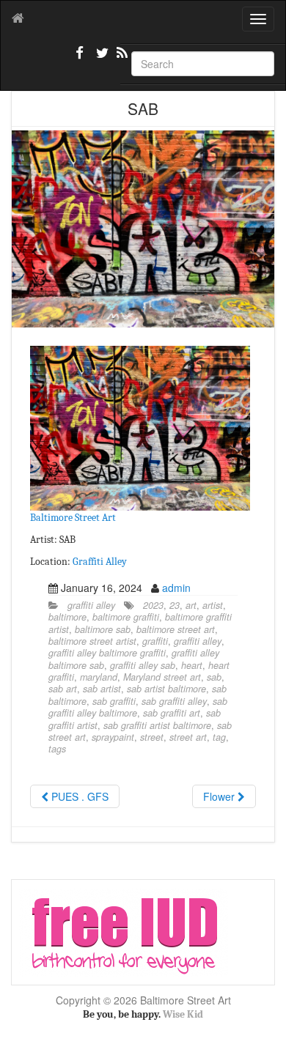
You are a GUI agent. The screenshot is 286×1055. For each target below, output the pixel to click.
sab (214, 677)
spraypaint (113, 737)
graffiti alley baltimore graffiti (107, 652)
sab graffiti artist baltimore (157, 725)
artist (212, 605)
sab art (62, 688)
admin (176, 587)
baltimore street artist (92, 641)
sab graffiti (114, 701)
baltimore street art (175, 629)
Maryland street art (162, 677)
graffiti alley (91, 605)
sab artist (102, 688)
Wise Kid (183, 1014)
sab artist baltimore (166, 688)
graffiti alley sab (142, 665)
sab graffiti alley (174, 701)
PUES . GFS (78, 796)
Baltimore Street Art (73, 517)
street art (188, 737)
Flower (220, 796)
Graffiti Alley (100, 561)
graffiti (155, 641)
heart (191, 665)
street (152, 737)
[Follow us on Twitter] (100, 58)
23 (174, 605)
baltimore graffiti (125, 616)
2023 (153, 605)
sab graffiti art (171, 712)
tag (219, 737)
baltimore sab (103, 629)
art (191, 605)
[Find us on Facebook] (80, 58)
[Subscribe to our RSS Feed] (121, 58)
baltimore (67, 616)
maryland (98, 677)
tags (57, 748)
